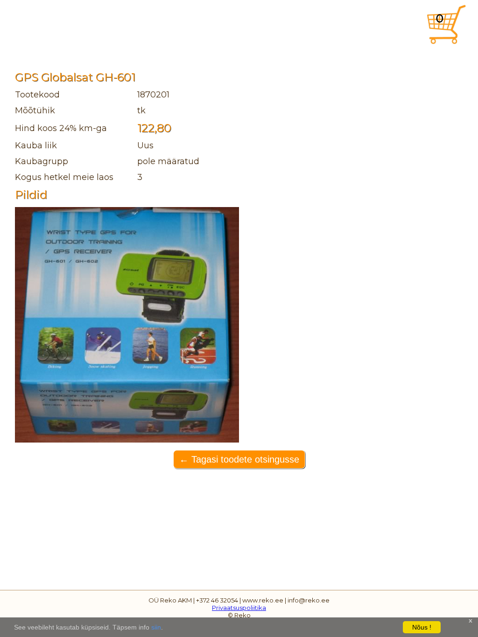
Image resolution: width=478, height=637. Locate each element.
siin (156, 627)
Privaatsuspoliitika (239, 607)
